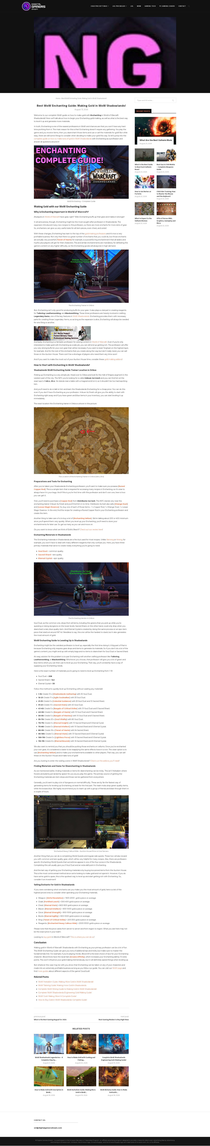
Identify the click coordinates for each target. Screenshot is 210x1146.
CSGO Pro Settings (99, 6)
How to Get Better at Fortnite (143, 192)
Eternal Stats (61, 734)
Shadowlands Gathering (64, 694)
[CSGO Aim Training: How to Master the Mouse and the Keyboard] (166, 181)
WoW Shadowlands (81, 316)
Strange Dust (121, 504)
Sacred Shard (44, 555)
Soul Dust (42, 551)
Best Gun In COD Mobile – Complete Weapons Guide (166, 166)
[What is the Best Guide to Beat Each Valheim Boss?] (144, 154)
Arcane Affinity (77, 957)
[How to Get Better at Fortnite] (144, 181)
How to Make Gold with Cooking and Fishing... (81, 1058)
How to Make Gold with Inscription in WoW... (49, 1090)
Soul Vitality (60, 719)
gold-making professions (95, 234)
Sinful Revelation (55, 898)
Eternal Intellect (61, 727)
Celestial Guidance (62, 701)
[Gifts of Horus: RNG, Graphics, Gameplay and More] (166, 208)
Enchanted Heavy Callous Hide (62, 923)
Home (58, 98)
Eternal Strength (52, 912)
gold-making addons (113, 359)
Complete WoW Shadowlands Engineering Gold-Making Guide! (113, 1058)
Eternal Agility (51, 916)
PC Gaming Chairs (167, 6)
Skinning (110, 540)
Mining (119, 540)
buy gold (47, 937)
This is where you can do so (82, 937)
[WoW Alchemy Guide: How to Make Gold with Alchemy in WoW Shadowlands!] (114, 1076)
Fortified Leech (51, 902)
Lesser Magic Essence (48, 507)
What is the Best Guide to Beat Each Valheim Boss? (144, 166)
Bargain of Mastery (63, 716)
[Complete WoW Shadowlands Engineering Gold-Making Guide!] (114, 1044)
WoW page (117, 968)
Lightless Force (62, 737)
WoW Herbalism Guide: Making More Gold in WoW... (81, 1090)
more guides (43, 971)
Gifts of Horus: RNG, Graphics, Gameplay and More (166, 220)
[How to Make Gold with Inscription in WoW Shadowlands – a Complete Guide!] (49, 1076)
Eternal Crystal (45, 558)
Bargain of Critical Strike (65, 708)
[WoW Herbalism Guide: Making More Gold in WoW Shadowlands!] (81, 1076)
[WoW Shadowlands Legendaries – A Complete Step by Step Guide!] (49, 1044)
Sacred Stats (60, 705)
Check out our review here (91, 529)
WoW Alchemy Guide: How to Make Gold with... (113, 1090)
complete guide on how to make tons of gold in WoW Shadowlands (63, 139)
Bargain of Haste (62, 712)
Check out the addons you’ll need (105, 761)
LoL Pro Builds (119, 6)
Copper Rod (66, 501)
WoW (139, 6)
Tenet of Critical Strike (54, 920)
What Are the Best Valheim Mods (156, 140)
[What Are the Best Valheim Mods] (155, 131)
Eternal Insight (61, 723)
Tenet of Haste (64, 240)
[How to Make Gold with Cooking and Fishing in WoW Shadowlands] (81, 1044)
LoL (132, 6)
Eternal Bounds (62, 741)
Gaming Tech (150, 6)
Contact (182, 6)
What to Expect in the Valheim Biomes (143, 219)
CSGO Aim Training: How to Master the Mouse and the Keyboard (166, 193)
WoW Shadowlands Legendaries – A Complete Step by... (49, 1058)
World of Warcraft (52, 217)
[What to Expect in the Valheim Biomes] (144, 208)
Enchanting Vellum (82, 518)
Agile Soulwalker (61, 697)
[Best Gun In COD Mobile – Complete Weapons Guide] (166, 154)
